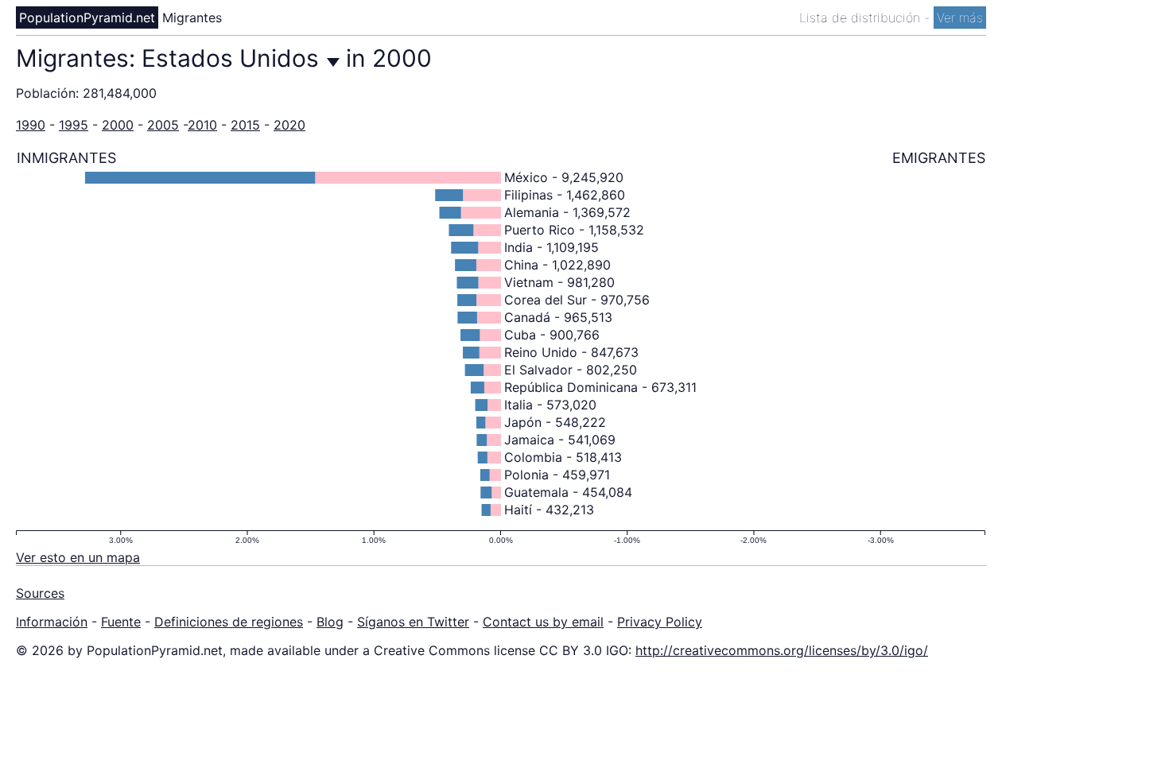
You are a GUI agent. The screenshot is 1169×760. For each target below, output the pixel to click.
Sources (40, 593)
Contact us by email (543, 622)
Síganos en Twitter (413, 622)
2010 (202, 125)
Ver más (960, 17)
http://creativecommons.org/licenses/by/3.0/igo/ (781, 650)
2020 (289, 125)
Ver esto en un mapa (78, 557)
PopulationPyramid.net (87, 17)
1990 (30, 125)
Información (51, 622)
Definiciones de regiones (228, 622)
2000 (118, 125)
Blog (330, 622)
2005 (163, 125)
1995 (73, 125)
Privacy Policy (659, 622)
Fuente (121, 622)
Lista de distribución (861, 17)
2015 (245, 125)
